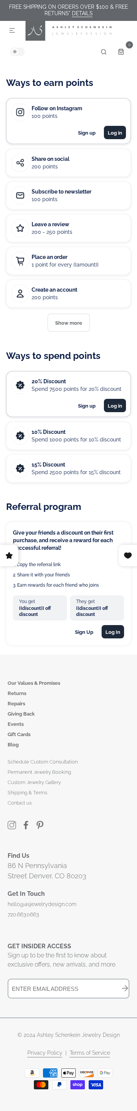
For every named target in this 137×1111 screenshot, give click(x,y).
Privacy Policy (44, 1053)
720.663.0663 (23, 914)
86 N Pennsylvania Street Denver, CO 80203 (47, 871)
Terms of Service (90, 1053)
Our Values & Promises (34, 683)
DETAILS (82, 13)
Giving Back (21, 714)
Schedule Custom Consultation (43, 762)
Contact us (20, 803)
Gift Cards (19, 734)
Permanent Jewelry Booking (39, 772)
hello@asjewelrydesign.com (42, 904)
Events (16, 724)
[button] (12, 30)
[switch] (17, 52)
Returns (17, 693)
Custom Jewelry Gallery (34, 782)
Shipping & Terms (27, 792)
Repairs (16, 703)
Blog (13, 745)
